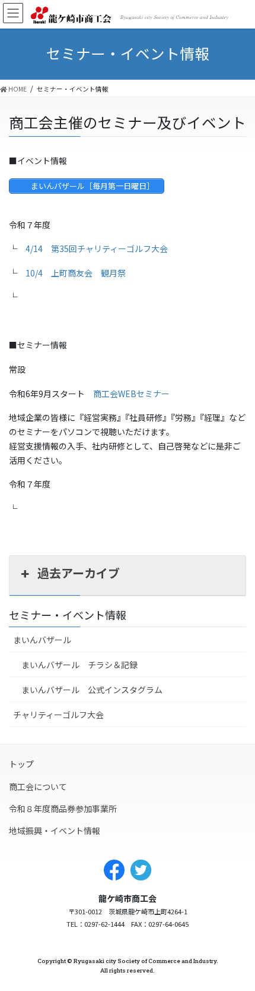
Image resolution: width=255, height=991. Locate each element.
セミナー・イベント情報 (67, 614)
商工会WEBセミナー (131, 393)
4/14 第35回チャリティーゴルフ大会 (97, 248)
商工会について (38, 786)
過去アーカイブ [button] (78, 572)
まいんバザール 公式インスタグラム (91, 690)
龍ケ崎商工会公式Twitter (140, 870)
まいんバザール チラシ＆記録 (79, 665)
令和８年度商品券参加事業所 (63, 808)
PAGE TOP (233, 970)
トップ (21, 764)
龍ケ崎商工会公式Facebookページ (114, 870)
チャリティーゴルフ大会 (58, 715)
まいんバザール (42, 640)
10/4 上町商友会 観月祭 (76, 273)
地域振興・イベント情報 (54, 830)
